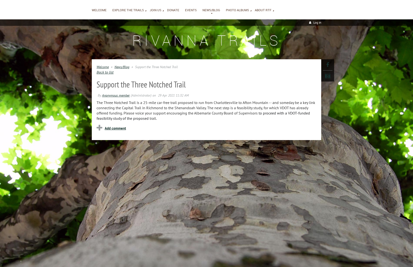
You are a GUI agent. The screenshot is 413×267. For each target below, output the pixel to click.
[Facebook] (327, 64)
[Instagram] (327, 76)
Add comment (115, 128)
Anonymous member (116, 95)
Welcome (103, 67)
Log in (317, 23)
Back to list (105, 72)
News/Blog (121, 67)
